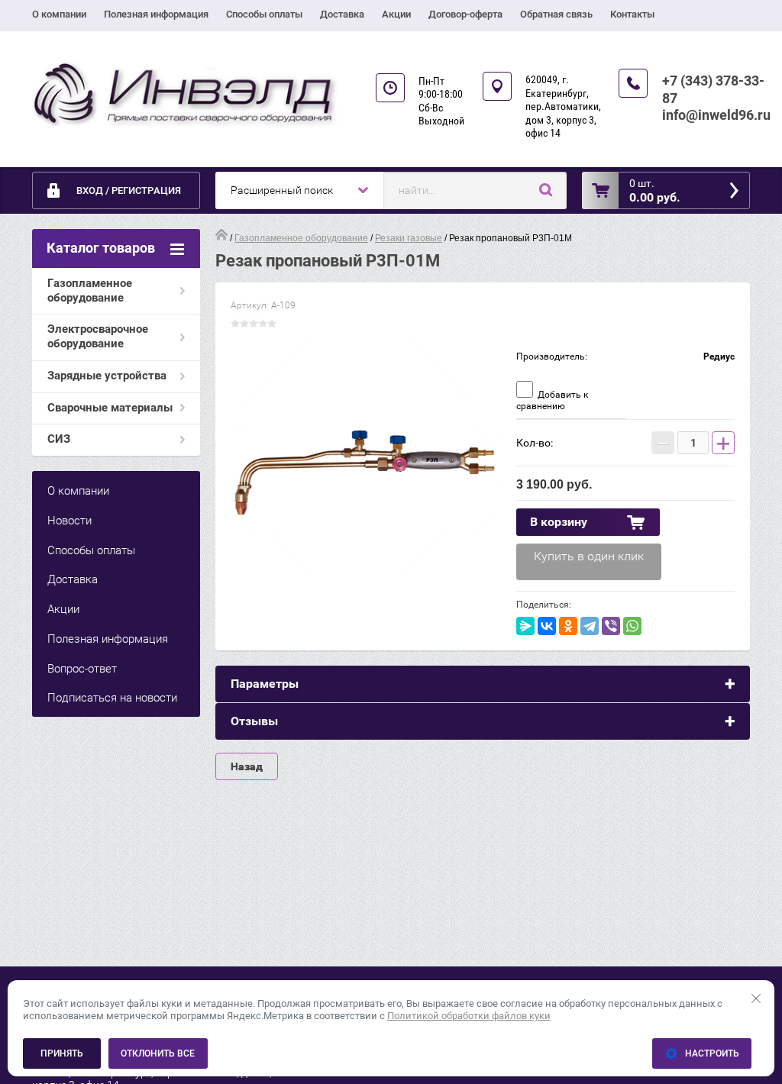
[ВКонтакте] (547, 626)
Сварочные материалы (110, 408)
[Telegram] (589, 626)
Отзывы (254, 721)
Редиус (719, 356)
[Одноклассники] (568, 626)
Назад (247, 766)
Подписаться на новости (112, 698)
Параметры (265, 683)
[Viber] (611, 626)
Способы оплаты (264, 14)
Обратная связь (556, 14)
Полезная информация (156, 14)
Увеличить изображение (366, 474)
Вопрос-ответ (82, 669)
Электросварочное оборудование (97, 336)
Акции (396, 14)
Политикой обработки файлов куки (469, 1015)
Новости (69, 520)
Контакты (632, 14)
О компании (59, 14)
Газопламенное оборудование (89, 290)
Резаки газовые (408, 238)
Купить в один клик (589, 556)
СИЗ (58, 439)
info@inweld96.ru (716, 115)
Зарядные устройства (106, 375)
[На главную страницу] (185, 94)
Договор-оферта (465, 14)
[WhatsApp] (632, 626)
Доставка (342, 14)
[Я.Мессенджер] (525, 626)
